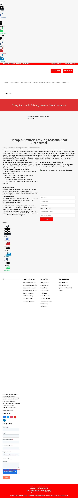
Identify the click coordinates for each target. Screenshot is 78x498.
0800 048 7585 (70, 64)
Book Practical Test (64, 285)
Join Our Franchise (45, 298)
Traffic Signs (44, 293)
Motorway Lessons (27, 298)
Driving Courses (45, 282)
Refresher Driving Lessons (29, 290)
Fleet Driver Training (27, 293)
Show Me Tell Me (45, 295)
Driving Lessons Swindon (28, 282)
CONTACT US (68, 70)
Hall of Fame (44, 288)
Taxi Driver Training (27, 295)
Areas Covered (44, 285)
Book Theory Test (63, 282)
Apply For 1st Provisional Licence (65, 289)
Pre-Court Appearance (28, 301)
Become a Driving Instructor (29, 285)
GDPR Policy (44, 306)
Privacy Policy (44, 303)
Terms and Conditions (46, 301)
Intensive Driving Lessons (29, 288)
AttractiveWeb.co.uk (61, 495)
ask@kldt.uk (56, 64)
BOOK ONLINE (56, 70)
